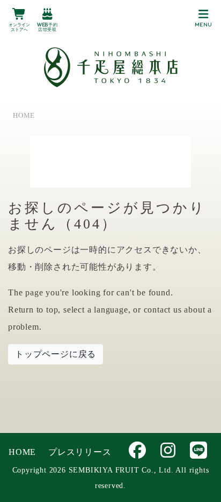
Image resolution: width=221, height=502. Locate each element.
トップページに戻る (55, 354)
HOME (22, 452)
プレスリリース (80, 452)
